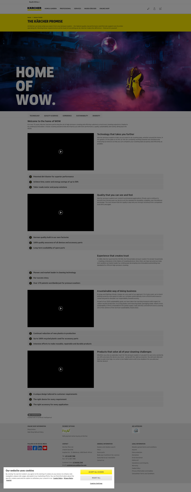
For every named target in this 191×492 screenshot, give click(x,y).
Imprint (8, 480)
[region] (59, 477)
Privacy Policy (68, 478)
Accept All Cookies (96, 472)
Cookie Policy (58, 478)
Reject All (96, 478)
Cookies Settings (96, 483)
